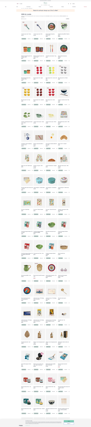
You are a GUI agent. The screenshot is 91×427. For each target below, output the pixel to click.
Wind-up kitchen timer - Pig (50, 386)
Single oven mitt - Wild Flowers (26, 165)
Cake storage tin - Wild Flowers (63, 187)
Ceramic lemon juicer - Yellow (51, 121)
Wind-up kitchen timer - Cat (26, 386)
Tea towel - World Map (25, 209)
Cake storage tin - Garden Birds (39, 187)
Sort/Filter (67, 18)
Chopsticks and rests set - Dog (51, 55)
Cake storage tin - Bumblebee (51, 187)
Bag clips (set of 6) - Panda (63, 77)
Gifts (23, 8)
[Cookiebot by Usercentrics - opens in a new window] (21, 425)
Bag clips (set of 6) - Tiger (25, 99)
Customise (68, 423)
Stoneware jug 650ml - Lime (26, 275)
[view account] (70, 3)
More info (29, 38)
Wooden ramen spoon (62, 298)
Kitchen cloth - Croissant (62, 143)
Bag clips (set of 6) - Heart (50, 99)
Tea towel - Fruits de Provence (51, 209)
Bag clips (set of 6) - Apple (38, 77)
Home (22, 8)
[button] (21, 3)
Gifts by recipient (26, 8)
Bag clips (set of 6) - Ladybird (39, 99)
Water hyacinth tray (61, 253)
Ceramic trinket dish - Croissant (51, 165)
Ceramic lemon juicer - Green (39, 121)
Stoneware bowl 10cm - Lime (39, 253)
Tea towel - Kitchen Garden (38, 209)
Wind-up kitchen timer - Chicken (39, 408)
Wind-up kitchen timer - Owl (38, 386)
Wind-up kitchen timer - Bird (26, 408)
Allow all (69, 421)
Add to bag (23, 38)
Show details (27, 425)
